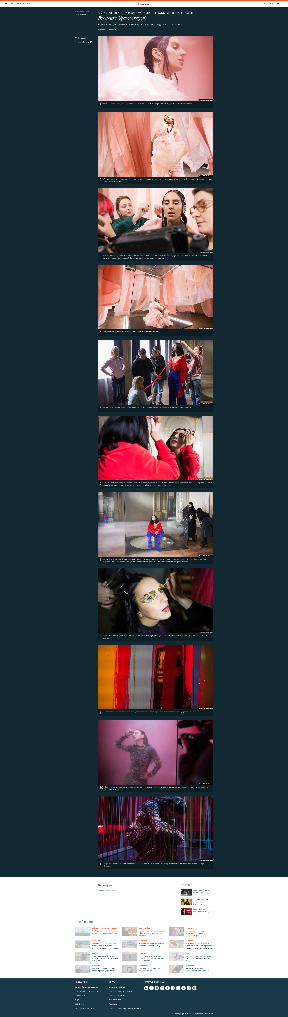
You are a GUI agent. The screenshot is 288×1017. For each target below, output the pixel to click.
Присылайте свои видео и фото (87, 987)
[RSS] (183, 988)
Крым (188, 953)
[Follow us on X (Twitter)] (151, 988)
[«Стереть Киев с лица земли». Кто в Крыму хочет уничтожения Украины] (129, 931)
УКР (265, 4)
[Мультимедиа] (278, 3)
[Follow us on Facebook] (146, 988)
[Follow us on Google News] (167, 988)
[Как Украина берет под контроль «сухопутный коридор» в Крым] (82, 931)
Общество (190, 928)
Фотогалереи (23, 4)
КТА (271, 4)
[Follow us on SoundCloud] (178, 988)
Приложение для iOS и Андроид (88, 991)
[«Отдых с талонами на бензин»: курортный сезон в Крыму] (129, 944)
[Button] (81, 38)
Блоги (94, 953)
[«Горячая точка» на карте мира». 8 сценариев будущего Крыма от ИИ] (176, 956)
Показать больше (106, 30)
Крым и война (144, 928)
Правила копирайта (117, 996)
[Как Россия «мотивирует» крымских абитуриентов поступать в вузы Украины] (176, 931)
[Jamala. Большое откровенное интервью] (186, 911)
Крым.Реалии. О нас (117, 987)
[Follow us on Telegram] (173, 988)
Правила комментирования (120, 991)
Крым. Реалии (80, 15)
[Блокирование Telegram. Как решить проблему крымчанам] (82, 969)
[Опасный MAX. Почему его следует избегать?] (129, 969)
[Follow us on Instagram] (162, 988)
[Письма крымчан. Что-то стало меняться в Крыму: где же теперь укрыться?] (82, 956)
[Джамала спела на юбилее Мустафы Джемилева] (186, 902)
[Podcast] (189, 988)
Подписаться (80, 996)
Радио (77, 1000)
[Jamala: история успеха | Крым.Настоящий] (186, 892)
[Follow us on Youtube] (157, 988)
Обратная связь (115, 1000)
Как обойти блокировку (84, 1008)
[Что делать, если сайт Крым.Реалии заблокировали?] (176, 969)
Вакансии (113, 1004)
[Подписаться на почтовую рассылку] (194, 988)
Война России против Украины (104, 928)
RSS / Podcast (80, 1004)
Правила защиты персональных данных (125, 1008)
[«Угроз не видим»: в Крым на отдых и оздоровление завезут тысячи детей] (129, 956)
